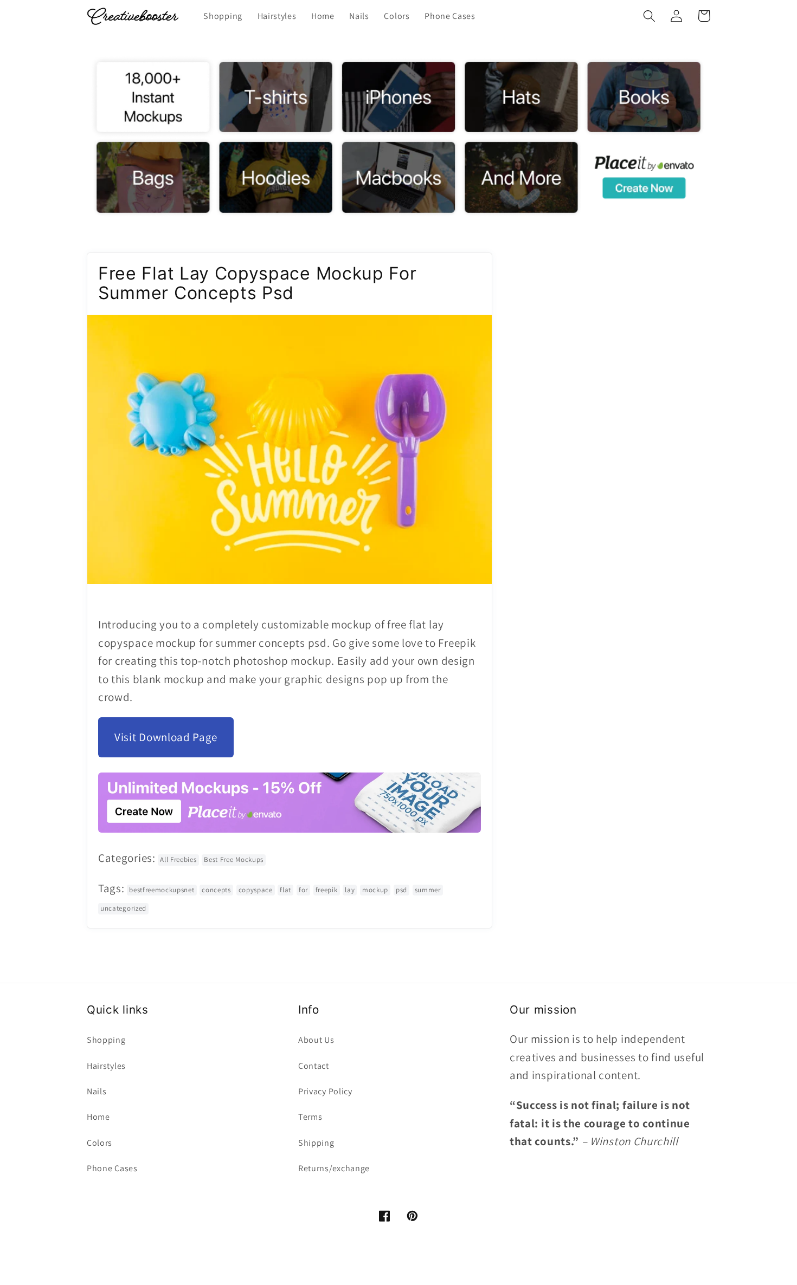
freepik (327, 889)
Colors (99, 1142)
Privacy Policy (325, 1091)
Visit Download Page (165, 737)
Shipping (316, 1142)
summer (428, 889)
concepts (216, 889)
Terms (310, 1116)
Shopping (106, 1040)
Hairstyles (106, 1066)
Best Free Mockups (233, 859)
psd (401, 889)
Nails (96, 1091)
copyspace (256, 889)
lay (350, 889)
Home (98, 1116)
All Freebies (178, 859)
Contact (313, 1066)
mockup (375, 889)
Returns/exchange (334, 1168)
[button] (649, 16)
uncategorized (123, 908)
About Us (316, 1040)
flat (285, 889)
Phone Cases (112, 1168)
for (303, 889)
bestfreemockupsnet (161, 889)
